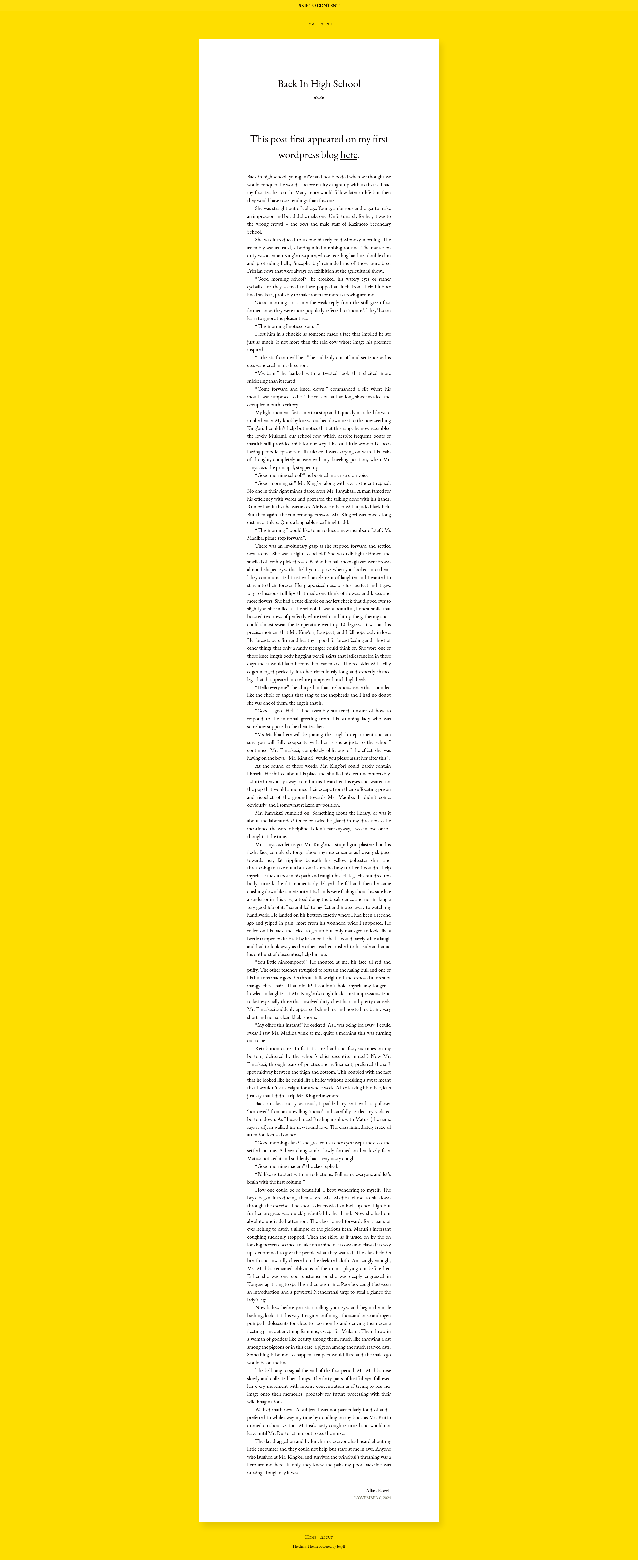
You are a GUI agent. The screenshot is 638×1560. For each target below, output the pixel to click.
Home (310, 24)
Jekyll (341, 1546)
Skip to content (319, 5)
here (348, 154)
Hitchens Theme (305, 1546)
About (326, 24)
